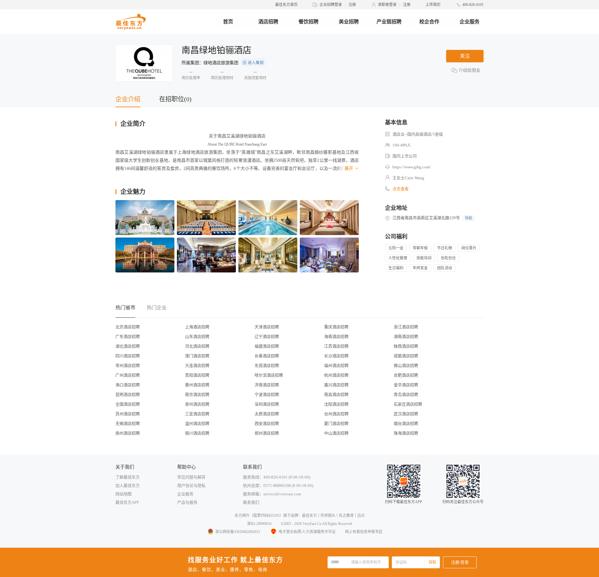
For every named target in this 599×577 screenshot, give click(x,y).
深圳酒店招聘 (267, 404)
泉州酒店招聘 (197, 404)
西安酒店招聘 (267, 423)
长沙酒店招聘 (336, 355)
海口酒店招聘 (127, 384)
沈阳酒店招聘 (336, 404)
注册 (352, 4)
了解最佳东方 (127, 477)
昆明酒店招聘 (127, 394)
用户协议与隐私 (191, 485)
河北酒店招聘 (197, 346)
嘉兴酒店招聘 (336, 384)
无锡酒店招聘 (127, 423)
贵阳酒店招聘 (197, 375)
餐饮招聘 (309, 21)
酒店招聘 (268, 21)
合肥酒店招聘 (406, 375)
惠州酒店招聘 (197, 384)
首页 (228, 21)
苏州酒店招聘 (127, 413)
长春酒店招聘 (267, 355)
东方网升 (242, 515)
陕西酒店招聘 (406, 346)
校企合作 (429, 21)
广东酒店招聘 (127, 336)
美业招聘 (349, 21)
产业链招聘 (389, 21)
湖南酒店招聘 (406, 336)
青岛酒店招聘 (406, 394)
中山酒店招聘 (336, 433)
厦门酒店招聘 (336, 423)
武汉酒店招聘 (406, 413)
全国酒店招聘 (127, 404)
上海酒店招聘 (197, 327)
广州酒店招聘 (127, 375)
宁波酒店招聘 (267, 394)
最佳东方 (309, 515)
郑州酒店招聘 (267, 433)
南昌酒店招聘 (336, 394)
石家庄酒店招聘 (408, 404)
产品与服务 (187, 502)
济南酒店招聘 (267, 384)
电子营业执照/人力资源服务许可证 (307, 532)
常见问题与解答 (191, 477)
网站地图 (123, 494)
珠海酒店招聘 (406, 433)
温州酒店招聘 (197, 423)
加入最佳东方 (127, 485)
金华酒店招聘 (406, 384)
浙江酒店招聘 (406, 327)
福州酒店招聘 (336, 365)
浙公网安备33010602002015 (237, 532)
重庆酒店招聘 (336, 327)
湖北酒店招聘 (127, 346)
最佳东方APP (127, 502)
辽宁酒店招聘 (267, 336)
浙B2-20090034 (259, 524)
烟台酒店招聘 (406, 423)
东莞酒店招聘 (267, 365)
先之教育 (346, 515)
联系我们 (251, 502)
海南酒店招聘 (336, 336)
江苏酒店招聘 (336, 346)
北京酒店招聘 (127, 327)
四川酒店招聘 (127, 355)
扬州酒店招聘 (127, 433)
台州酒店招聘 (336, 413)
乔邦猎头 (327, 515)
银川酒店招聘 (197, 433)
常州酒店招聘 (127, 365)
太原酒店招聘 (267, 413)
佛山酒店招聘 (406, 365)
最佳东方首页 (286, 4)
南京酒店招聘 (197, 394)
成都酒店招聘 (406, 355)
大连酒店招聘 (197, 365)
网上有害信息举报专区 (363, 532)
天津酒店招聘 (267, 327)
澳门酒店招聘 (197, 355)
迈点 (361, 515)
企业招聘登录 (330, 4)
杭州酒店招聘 (336, 375)
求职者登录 (387, 4)
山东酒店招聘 (197, 336)
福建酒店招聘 (267, 346)
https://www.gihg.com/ (411, 167)
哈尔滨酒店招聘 (269, 375)
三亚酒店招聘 (197, 413)
